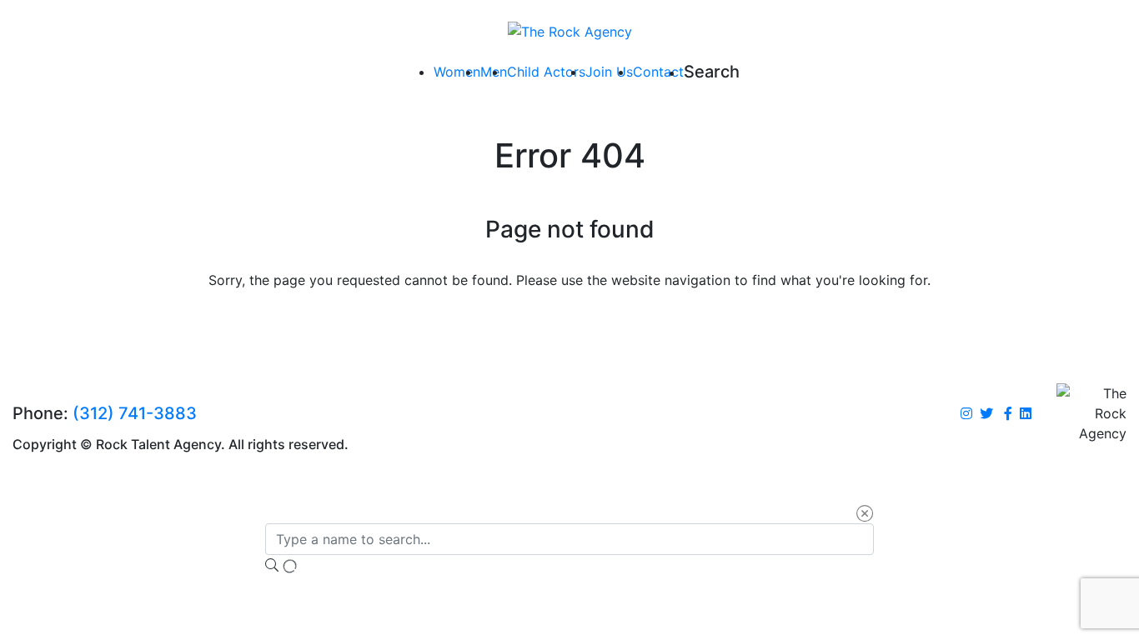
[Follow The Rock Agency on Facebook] (1008, 414)
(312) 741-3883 (135, 413)
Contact (658, 71)
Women (457, 71)
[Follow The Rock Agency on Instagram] (966, 414)
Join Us (609, 71)
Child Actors (546, 71)
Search (712, 72)
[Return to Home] (570, 31)
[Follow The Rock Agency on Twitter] (986, 414)
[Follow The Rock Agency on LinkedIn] (1025, 414)
